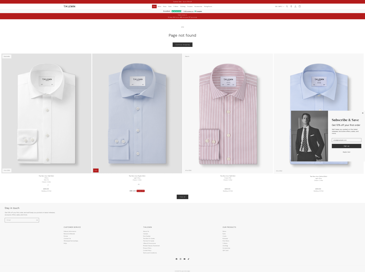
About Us (146, 231)
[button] (154, 6)
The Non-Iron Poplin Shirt (137, 178)
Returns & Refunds (69, 234)
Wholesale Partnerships (71, 241)
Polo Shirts (226, 241)
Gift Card (225, 250)
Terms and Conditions (150, 253)
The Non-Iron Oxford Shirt (318, 178)
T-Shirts (225, 243)
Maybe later (346, 152)
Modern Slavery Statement (151, 246)
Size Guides (146, 236)
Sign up (346, 146)
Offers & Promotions (149, 243)
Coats (224, 236)
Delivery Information (70, 231)
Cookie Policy (147, 250)
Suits (224, 234)
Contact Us (67, 238)
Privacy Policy (147, 248)
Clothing (225, 246)
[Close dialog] (362, 113)
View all (182, 197)
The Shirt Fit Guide (149, 238)
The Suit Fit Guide (148, 241)
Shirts (224, 231)
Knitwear (225, 238)
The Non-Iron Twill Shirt (46, 179)
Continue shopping (182, 45)
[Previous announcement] (64, 2)
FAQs (65, 243)
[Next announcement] (301, 2)
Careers (145, 234)
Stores (66, 236)
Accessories (226, 248)
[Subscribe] (37, 220)
